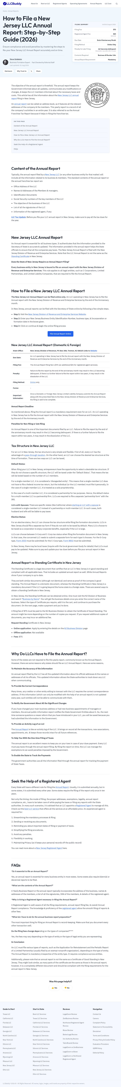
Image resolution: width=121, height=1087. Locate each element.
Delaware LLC (8, 1027)
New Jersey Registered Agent (49, 848)
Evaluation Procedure (101, 1044)
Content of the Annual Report (25, 126)
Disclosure (8, 71)
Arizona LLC (7, 1053)
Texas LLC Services (40, 1018)
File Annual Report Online (60, 334)
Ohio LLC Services (39, 1074)
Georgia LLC (7, 1031)
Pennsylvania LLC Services (42, 1053)
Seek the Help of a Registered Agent (28, 144)
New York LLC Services (41, 1044)
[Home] (12, 4)
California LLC (8, 1018)
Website (93, 351)
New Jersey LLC (52, 174)
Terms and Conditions (101, 1035)
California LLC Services (41, 1023)
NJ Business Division (73, 628)
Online (33, 382)
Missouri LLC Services (41, 1065)
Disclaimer (97, 1031)
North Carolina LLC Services (43, 1040)
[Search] (116, 3)
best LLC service (31, 809)
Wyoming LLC (8, 1057)
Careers (96, 1018)
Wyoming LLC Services (41, 1061)
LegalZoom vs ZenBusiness (73, 1047)
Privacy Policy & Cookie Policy (104, 1040)
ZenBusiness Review (70, 1018)
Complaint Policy (99, 1023)
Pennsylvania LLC (9, 1048)
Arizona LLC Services (40, 1057)
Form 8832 (68, 540)
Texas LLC (6, 1014)
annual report (20, 104)
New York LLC (8, 1040)
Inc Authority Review (71, 1039)
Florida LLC (7, 1023)
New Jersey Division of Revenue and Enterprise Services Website (57, 314)
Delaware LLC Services (41, 1031)
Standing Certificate (20, 256)
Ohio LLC (6, 1070)
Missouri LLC (7, 1061)
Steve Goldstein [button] (16, 59)
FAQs (16, 149)
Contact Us (97, 1014)
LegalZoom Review (70, 1014)
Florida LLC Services (40, 1027)
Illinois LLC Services (40, 1048)
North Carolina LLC (10, 1035)
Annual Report (21, 729)
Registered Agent (83, 805)
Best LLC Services (39, 1014)
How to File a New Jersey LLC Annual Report (32, 135)
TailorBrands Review (70, 1043)
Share (38, 71)
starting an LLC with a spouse (85, 505)
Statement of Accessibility (102, 1027)
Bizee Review (68, 1030)
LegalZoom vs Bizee (70, 1052)
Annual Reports (13, 11)
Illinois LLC (7, 1044)
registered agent (69, 908)
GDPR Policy (97, 1048)
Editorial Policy (98, 1053)
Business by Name (31, 599)
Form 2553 (21, 540)
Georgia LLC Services (40, 1035)
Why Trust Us (21, 71)
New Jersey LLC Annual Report (26, 130)
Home (5, 11)
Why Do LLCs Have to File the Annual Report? (32, 140)
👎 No (66, 988)
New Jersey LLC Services (42, 1070)
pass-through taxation (35, 455)
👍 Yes (54, 988)
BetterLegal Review (70, 1034)
